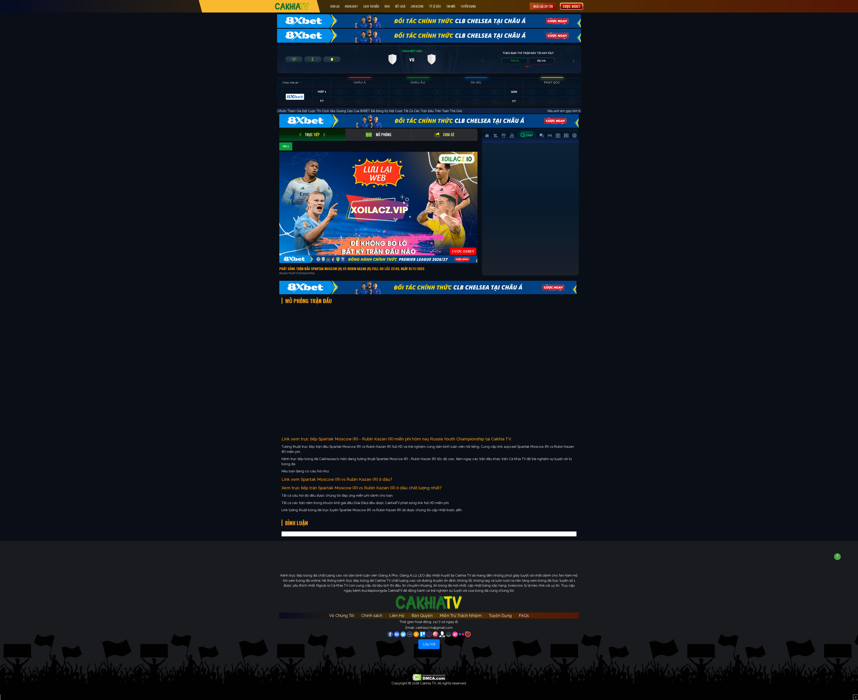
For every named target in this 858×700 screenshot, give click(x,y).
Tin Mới (450, 6)
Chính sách (371, 615)
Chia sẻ (448, 134)
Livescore (417, 6)
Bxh (387, 6)
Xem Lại (334, 6)
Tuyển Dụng (468, 6)
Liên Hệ (396, 615)
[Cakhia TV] (292, 6)
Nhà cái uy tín (543, 6)
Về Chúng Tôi (341, 615)
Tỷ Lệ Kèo (435, 6)
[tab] (312, 135)
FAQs (524, 615)
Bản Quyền (422, 615)
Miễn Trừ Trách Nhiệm (461, 615)
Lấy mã (429, 644)
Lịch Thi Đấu (371, 6)
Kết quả (400, 6)
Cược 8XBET (571, 6)
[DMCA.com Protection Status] (429, 677)
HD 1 (286, 146)
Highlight (351, 6)
